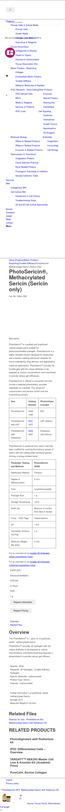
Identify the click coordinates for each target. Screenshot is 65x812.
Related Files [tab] (16, 624)
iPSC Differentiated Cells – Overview (28, 750)
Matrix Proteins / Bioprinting (23, 68)
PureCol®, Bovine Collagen (28, 772)
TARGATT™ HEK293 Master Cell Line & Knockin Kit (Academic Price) (31, 762)
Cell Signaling (44, 111)
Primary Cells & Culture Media (24, 25)
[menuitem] (33, 21)
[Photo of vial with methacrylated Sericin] (32, 311)
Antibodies (47, 136)
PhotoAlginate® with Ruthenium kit (31, 740)
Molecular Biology (19, 136)
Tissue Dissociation (20, 46)
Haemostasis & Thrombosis (23, 154)
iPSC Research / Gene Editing (24, 89)
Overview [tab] (14, 621)
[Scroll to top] (1, 810)
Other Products (45, 89)
